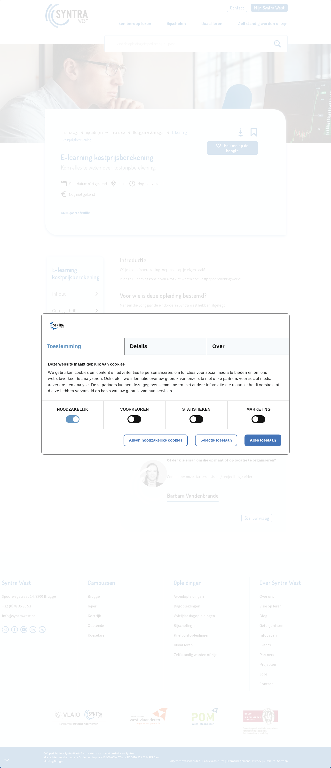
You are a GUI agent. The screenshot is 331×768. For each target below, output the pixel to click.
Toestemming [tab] (64, 346)
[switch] (134, 419)
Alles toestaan (263, 440)
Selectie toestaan (216, 440)
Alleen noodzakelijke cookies (155, 440)
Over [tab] (218, 346)
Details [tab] (138, 346)
